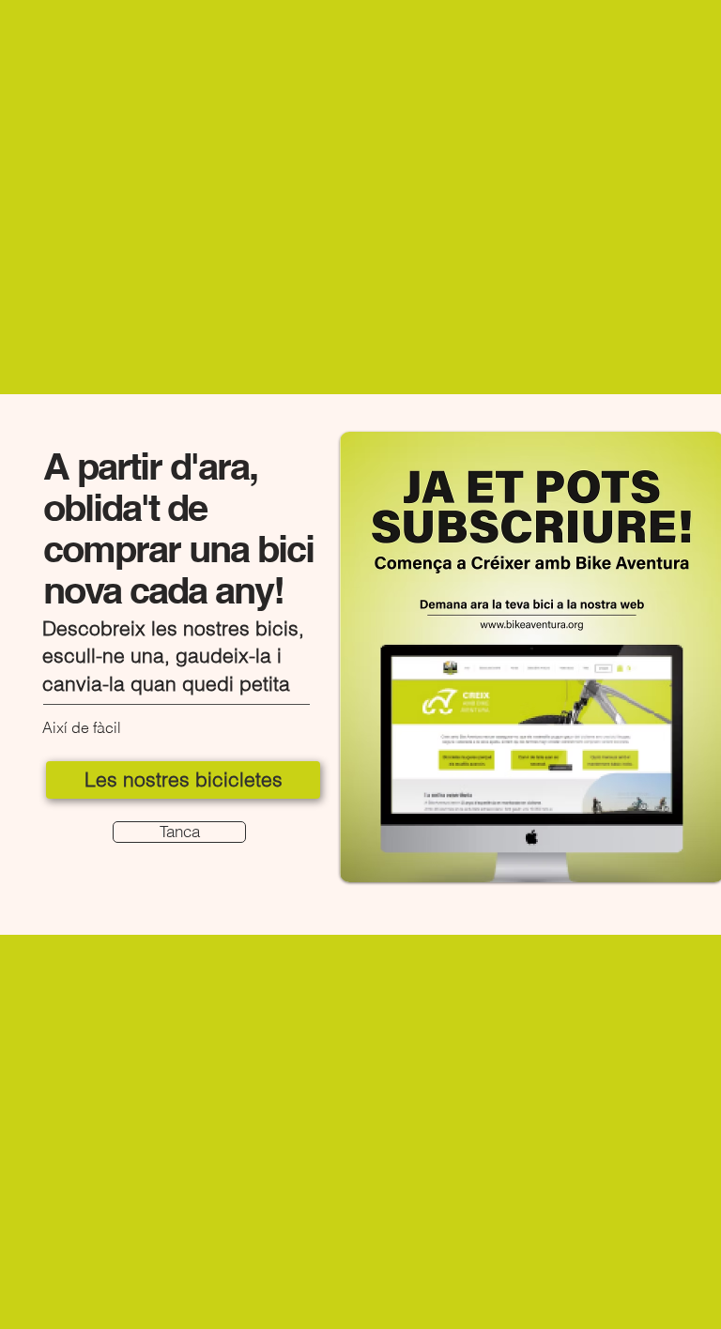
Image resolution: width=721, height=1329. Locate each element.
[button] (179, 832)
